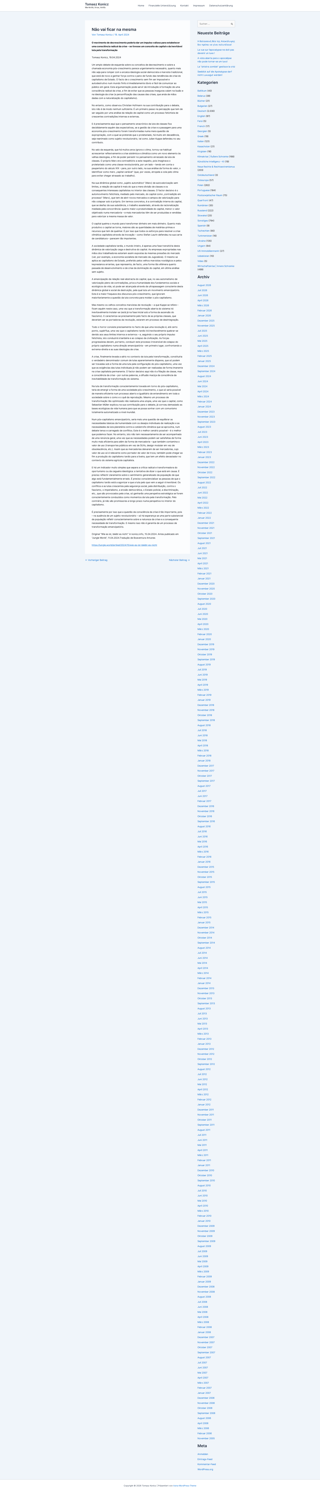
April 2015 (203, 907)
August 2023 (204, 426)
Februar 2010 (204, 1216)
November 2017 (206, 770)
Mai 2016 (202, 841)
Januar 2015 (204, 922)
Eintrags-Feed (205, 1459)
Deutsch (202, 111)
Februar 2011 (204, 1160)
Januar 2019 (204, 700)
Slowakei (202, 215)
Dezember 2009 (206, 1226)
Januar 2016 (204, 861)
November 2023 (206, 416)
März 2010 (203, 1211)
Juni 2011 (202, 1140)
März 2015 (203, 912)
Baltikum (202, 90)
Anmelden (203, 1454)
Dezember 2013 (206, 988)
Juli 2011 (202, 1135)
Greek (201, 136)
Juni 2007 (203, 1367)
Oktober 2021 (205, 533)
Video (201, 261)
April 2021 (203, 563)
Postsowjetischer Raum (210, 195)
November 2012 (206, 1054)
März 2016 (203, 851)
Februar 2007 (205, 1387)
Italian (201, 141)
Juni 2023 (203, 437)
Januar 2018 (204, 760)
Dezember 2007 (206, 1337)
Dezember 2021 (206, 523)
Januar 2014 (204, 983)
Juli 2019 (202, 669)
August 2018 (204, 725)
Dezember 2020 (206, 583)
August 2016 (204, 826)
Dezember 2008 (206, 1286)
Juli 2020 (202, 609)
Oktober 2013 (205, 998)
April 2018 (203, 745)
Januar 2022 (204, 518)
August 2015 (204, 887)
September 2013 (206, 1003)
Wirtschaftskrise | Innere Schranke (216, 266)
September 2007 (206, 1352)
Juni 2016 (203, 836)
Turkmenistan (205, 235)
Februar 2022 (205, 513)
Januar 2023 (204, 457)
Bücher (201, 101)
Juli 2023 (202, 432)
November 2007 (206, 1342)
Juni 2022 (203, 492)
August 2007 (204, 1357)
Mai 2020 (202, 619)
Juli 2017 (202, 791)
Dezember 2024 (206, 366)
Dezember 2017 (206, 765)
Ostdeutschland (206, 175)
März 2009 (203, 1271)
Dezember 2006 (206, 1398)
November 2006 (206, 1403)
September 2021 (206, 538)
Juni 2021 (203, 553)
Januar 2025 (204, 361)
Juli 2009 (202, 1251)
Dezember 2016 (206, 806)
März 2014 (203, 973)
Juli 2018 (202, 730)
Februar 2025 (205, 356)
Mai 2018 (202, 740)
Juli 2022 (202, 487)
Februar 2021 (204, 573)
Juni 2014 (203, 958)
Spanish (202, 225)
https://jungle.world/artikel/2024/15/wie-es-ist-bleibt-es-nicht (124, 545)
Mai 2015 (202, 902)
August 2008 (204, 1296)
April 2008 (203, 1317)
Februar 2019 (204, 695)
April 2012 (203, 1089)
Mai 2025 (202, 341)
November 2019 (206, 649)
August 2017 (204, 786)
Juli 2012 (202, 1074)
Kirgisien (202, 151)
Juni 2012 (203, 1079)
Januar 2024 (204, 406)
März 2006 (203, 1428)
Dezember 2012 (206, 1049)
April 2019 (203, 684)
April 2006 (203, 1423)
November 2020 (206, 588)
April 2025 (203, 346)
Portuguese (204, 190)
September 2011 (206, 1124)
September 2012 (206, 1064)
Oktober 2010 (205, 1175)
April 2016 (203, 846)
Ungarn (201, 246)
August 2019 (204, 664)
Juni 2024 (203, 381)
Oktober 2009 (205, 1236)
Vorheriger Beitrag (96, 560)
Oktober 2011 (205, 1119)
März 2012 (203, 1094)
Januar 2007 (204, 1393)
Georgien (202, 131)
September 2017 (206, 781)
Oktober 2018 (205, 715)
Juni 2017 (203, 796)
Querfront (203, 200)
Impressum (199, 5)
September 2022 (206, 477)
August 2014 (204, 948)
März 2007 (203, 1382)
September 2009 (206, 1241)
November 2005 (206, 1438)
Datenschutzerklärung (221, 5)
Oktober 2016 (205, 816)
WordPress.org (205, 1469)
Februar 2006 (205, 1433)
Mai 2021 (202, 558)
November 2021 (206, 528)
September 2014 (206, 942)
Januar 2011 (204, 1165)
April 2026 (203, 300)
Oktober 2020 (205, 593)
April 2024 (203, 391)
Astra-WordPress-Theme (184, 1485)
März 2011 (203, 1155)
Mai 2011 (202, 1145)
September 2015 (206, 882)
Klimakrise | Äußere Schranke (213, 156)
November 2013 (206, 993)
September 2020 (206, 598)
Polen (200, 185)
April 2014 (203, 968)
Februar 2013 (204, 1039)
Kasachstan (204, 146)
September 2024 (206, 371)
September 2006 (206, 1413)
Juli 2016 (202, 831)
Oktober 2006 (205, 1408)
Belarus (201, 96)
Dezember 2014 (206, 927)
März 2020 (203, 629)
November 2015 (206, 872)
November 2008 (206, 1291)
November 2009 (206, 1231)
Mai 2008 (202, 1312)
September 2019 (206, 659)
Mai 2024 (203, 386)
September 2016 (206, 821)
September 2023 (206, 421)
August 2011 (204, 1130)
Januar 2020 (204, 639)
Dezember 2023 (206, 411)
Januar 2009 (204, 1281)
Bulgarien (202, 106)
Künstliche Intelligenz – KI (211, 161)
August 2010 (204, 1185)
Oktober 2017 (205, 776)
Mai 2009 (202, 1261)
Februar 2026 (205, 310)
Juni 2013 (203, 1018)
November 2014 (206, 932)
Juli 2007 (202, 1362)
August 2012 (204, 1069)
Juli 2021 (202, 548)
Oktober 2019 (205, 654)
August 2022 (204, 482)
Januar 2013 (204, 1044)
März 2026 (203, 305)
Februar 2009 (205, 1276)
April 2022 (203, 502)
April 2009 (203, 1266)
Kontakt (184, 5)
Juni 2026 (203, 295)
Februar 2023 (205, 452)
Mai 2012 (202, 1084)
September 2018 (206, 720)
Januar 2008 (204, 1332)
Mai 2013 (202, 1023)
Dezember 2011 (206, 1109)
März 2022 (203, 507)
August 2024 (204, 376)
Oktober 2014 (205, 937)
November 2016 (206, 811)
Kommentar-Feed (207, 1464)
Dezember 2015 (206, 867)
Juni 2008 (203, 1307)
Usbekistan (203, 256)
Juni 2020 (203, 614)
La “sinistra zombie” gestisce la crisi (216, 66)
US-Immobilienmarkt (208, 251)
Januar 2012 (204, 1104)
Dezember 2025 (206, 320)
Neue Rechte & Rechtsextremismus (216, 166)
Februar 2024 (205, 401)
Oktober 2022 (205, 472)
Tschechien (204, 230)
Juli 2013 (202, 1013)
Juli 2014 (202, 952)
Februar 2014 (205, 978)
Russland (202, 210)
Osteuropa (203, 180)
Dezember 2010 (206, 1170)
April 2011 (203, 1150)
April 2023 (203, 442)
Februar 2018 (204, 755)
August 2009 (204, 1246)
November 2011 (206, 1114)
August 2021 (204, 543)
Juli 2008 (202, 1302)
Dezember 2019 (206, 644)
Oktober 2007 (205, 1347)
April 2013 (203, 1028)
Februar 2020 (205, 634)
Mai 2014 (202, 963)
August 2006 (204, 1418)
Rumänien (203, 205)
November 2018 (206, 710)
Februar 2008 (205, 1327)
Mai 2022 (202, 497)
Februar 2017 (204, 801)
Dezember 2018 (206, 705)
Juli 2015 (202, 892)
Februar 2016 (204, 856)
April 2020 (203, 624)
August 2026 (204, 285)
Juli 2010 (202, 1190)
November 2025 (206, 325)
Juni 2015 (203, 897)
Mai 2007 (202, 1372)
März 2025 (203, 351)
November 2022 (206, 467)
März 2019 (203, 689)
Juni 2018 (203, 735)
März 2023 (203, 447)
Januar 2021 (204, 578)
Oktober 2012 (205, 1059)
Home (141, 5)
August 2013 (204, 1008)
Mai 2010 (202, 1200)
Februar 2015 (204, 917)
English (201, 116)
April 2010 (203, 1205)
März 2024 (203, 396)
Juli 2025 (202, 330)
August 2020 (204, 604)
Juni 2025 (203, 335)
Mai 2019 (202, 679)
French (201, 126)
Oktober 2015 (205, 877)
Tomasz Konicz (97, 4)
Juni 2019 (203, 674)
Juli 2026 (202, 290)
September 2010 (206, 1180)
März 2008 (203, 1322)
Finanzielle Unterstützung (162, 5)
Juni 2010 (203, 1195)
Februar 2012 (204, 1099)
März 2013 (203, 1033)
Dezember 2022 (206, 462)
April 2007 (203, 1377)
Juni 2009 (203, 1256)
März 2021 (203, 568)
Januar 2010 (204, 1221)
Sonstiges (203, 220)
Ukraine (202, 241)
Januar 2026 (204, 315)
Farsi (200, 121)
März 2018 (203, 750)
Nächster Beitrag (179, 560)
